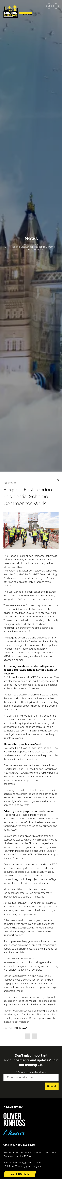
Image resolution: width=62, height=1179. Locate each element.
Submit (51, 1086)
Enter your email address (31, 1072)
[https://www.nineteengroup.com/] (14, 1134)
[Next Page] (34, 1036)
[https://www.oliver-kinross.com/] (14, 1125)
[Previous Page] (27, 1036)
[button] (49, 6)
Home (26, 244)
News (36, 244)
